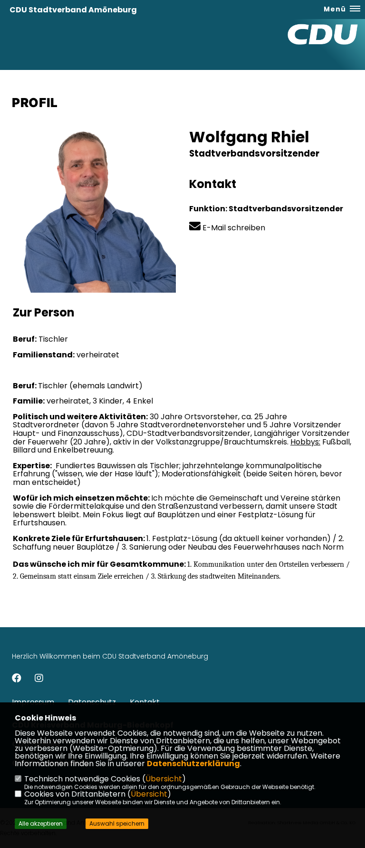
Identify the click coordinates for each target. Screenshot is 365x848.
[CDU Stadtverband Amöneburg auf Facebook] (16, 679)
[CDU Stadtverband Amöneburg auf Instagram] (39, 679)
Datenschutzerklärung (193, 763)
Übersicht (163, 778)
